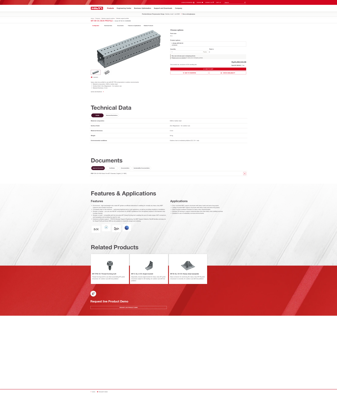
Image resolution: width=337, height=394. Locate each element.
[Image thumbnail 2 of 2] (106, 72)
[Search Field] (245, 2)
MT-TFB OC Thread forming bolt (104, 274)
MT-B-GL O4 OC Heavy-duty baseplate (184, 274)
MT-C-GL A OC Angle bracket (142, 274)
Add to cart (209, 69)
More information (96, 91)
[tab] (96, 25)
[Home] (97, 8)
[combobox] (234, 2)
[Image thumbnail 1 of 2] (95, 72)
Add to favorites (190, 73)
